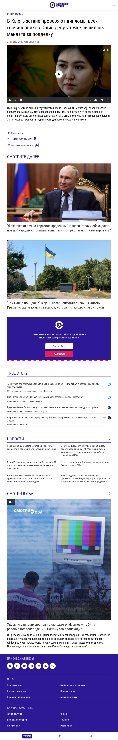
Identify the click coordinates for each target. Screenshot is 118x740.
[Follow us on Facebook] (10, 666)
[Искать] (91, 736)
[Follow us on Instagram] (31, 666)
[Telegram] (59, 736)
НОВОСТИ (15, 439)
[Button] (15, 134)
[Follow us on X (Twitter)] (17, 666)
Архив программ (68, 696)
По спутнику (13, 725)
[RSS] (45, 666)
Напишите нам (67, 691)
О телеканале (14, 685)
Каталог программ (16, 691)
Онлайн (64, 713)
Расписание (66, 725)
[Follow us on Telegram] (38, 666)
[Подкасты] (53, 666)
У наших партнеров (17, 719)
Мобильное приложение (72, 685)
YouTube (64, 719)
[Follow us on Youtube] (24, 666)
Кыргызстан (15, 14)
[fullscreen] (108, 100)
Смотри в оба (20, 493)
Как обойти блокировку (19, 696)
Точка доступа (14, 713)
